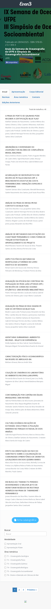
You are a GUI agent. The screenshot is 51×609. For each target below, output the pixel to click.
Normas (6, 97)
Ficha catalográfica (26, 520)
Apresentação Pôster (15, 547)
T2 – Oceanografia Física (16, 560)
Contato (36, 97)
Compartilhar (13, 62)
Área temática (21, 97)
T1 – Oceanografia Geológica (18, 556)
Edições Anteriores (11, 102)
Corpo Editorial (36, 91)
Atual (4, 91)
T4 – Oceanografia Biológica (17, 567)
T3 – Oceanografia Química (17, 564)
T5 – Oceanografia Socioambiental (20, 571)
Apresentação (18, 91)
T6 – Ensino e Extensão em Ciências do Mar (23, 575)
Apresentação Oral (14, 544)
